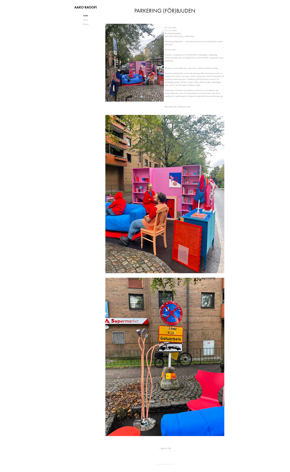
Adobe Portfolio (169, 464)
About (85, 20)
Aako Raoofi (85, 7)
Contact (85, 24)
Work (85, 16)
